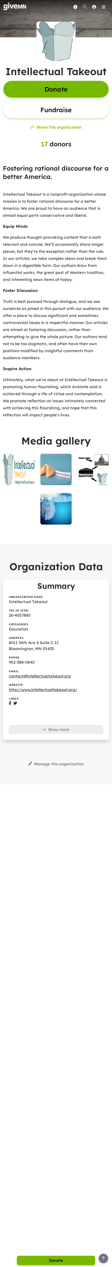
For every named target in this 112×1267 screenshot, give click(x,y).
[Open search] (84, 6)
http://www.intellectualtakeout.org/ (43, 689)
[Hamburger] (103, 6)
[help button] (103, 1258)
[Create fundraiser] (75, 6)
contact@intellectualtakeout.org (40, 676)
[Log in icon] (94, 6)
